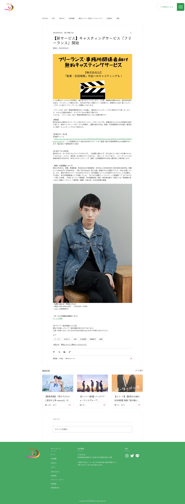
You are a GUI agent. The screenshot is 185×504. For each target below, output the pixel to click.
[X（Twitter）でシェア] (59, 352)
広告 (53, 18)
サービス (57, 339)
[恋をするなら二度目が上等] (57, 383)
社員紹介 (109, 18)
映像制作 (93, 339)
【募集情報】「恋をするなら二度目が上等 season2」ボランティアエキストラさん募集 (57, 399)
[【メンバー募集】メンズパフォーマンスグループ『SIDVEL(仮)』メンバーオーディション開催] (92, 383)
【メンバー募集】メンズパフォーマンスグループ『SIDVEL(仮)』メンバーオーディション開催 (92, 399)
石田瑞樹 (83, 339)
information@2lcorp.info (94, 465)
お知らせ (62, 18)
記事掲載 (71, 18)
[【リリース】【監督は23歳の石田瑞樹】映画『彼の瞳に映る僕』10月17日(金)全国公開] (127, 383)
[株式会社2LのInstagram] (127, 456)
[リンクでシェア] (70, 352)
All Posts (45, 18)
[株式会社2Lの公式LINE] (137, 456)
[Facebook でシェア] (54, 352)
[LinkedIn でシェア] (64, 352)
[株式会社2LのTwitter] (132, 456)
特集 (117, 18)
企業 (75, 339)
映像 (100, 339)
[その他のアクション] (131, 32)
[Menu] (180, 7)
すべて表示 (139, 370)
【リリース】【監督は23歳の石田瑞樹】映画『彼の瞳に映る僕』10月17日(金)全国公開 (127, 399)
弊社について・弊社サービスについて (90, 18)
